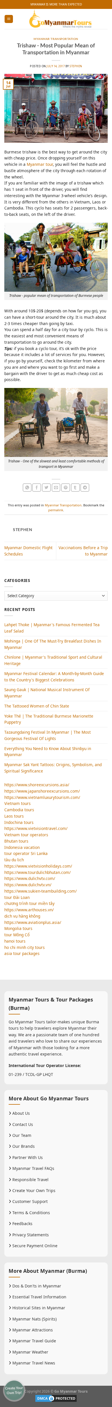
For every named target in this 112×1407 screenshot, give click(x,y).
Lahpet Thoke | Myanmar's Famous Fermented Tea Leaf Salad (52, 628)
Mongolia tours (18, 928)
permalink (55, 510)
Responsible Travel (30, 1179)
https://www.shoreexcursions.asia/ (36, 784)
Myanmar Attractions (32, 1330)
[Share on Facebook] (36, 487)
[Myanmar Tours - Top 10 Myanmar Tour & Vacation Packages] (60, 19)
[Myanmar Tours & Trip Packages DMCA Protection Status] (56, 1398)
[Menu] (9, 19)
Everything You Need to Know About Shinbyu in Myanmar (47, 752)
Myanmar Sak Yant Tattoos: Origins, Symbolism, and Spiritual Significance (53, 768)
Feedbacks (21, 1223)
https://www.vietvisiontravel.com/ (35, 828)
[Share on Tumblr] (75, 487)
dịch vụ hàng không (22, 916)
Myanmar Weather (29, 1352)
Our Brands (23, 1146)
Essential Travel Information (38, 1297)
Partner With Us (27, 1157)
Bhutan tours (16, 841)
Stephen (75, 66)
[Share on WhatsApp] (27, 487)
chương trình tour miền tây (29, 903)
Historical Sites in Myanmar (38, 1307)
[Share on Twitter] (46, 487)
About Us (20, 1113)
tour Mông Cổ (17, 934)
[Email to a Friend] (56, 487)
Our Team (21, 1135)
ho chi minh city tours (24, 947)
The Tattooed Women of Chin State (36, 706)
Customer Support (29, 1201)
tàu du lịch (14, 859)
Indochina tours (19, 822)
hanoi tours (15, 941)
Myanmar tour (40, 164)
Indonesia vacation (22, 847)
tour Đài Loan (17, 897)
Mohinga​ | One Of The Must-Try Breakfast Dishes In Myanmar (52, 644)
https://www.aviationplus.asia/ (32, 922)
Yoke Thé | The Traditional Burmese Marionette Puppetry (48, 719)
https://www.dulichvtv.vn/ (27, 884)
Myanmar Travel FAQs (32, 1168)
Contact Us (22, 1124)
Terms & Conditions (30, 1212)
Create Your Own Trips (33, 1190)
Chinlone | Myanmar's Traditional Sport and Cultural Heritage (53, 660)
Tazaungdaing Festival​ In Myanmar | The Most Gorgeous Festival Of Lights (47, 735)
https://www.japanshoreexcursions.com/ (42, 791)
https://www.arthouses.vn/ (29, 909)
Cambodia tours (19, 809)
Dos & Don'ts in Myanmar (36, 1286)
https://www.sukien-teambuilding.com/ (40, 891)
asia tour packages (22, 953)
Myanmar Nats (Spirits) (34, 1319)
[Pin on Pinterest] (65, 487)
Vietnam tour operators (26, 834)
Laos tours (14, 816)
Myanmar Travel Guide (33, 1340)
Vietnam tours (17, 803)
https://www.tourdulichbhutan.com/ (37, 872)
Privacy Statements (30, 1234)
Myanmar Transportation (56, 39)
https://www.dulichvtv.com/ (29, 878)
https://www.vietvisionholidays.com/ (38, 866)
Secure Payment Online (34, 1245)
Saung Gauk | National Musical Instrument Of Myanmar (47, 693)
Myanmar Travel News (33, 1363)
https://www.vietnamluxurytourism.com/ (42, 797)
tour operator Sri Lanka (26, 853)
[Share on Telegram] (84, 487)
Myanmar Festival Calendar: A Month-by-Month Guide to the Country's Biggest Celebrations (54, 677)
